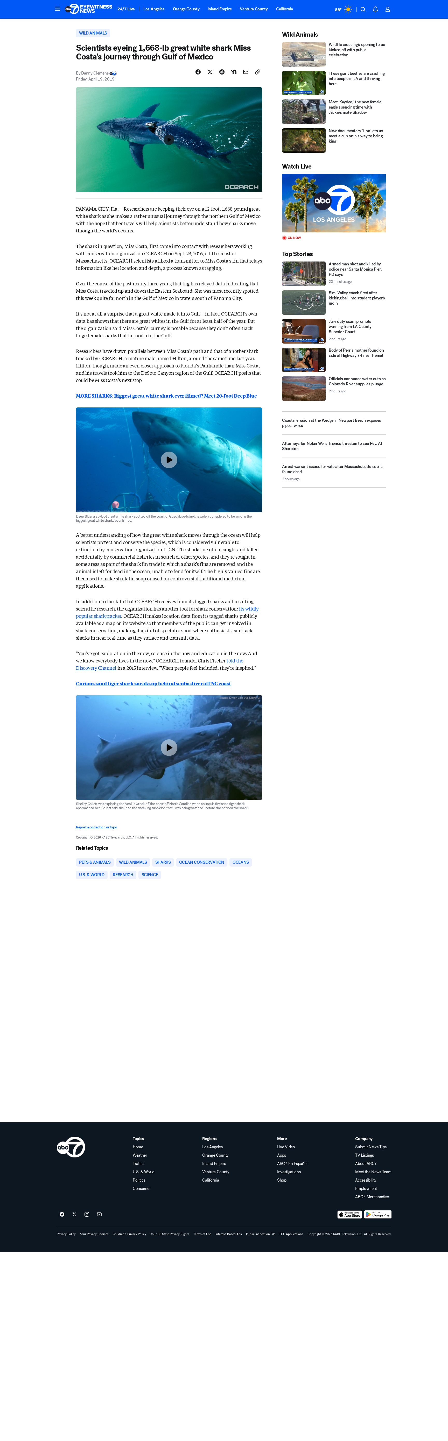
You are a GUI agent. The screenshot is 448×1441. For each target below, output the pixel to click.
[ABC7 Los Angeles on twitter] (74, 1214)
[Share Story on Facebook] (198, 72)
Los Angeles (153, 9)
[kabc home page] (71, 1147)
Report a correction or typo (96, 827)
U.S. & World (144, 1172)
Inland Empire (220, 9)
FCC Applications (291, 1234)
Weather (140, 1155)
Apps (281, 1155)
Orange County (186, 9)
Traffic (138, 1164)
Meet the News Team (373, 1172)
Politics (139, 1180)
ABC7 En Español (292, 1164)
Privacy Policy (66, 1234)
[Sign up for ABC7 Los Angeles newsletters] (99, 1214)
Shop (281, 1180)
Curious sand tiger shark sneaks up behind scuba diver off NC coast (153, 683)
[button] (57, 9)
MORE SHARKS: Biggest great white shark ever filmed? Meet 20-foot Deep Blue (166, 395)
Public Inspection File (260, 1234)
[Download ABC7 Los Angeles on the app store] (349, 1214)
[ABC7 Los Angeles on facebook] (62, 1214)
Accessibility (365, 1180)
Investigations (289, 1172)
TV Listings (364, 1155)
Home (138, 1147)
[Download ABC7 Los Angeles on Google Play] (377, 1214)
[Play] (334, 203)
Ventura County (254, 9)
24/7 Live (126, 9)
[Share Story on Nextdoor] (233, 72)
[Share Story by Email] (245, 72)
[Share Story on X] (210, 72)
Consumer (142, 1189)
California (284, 9)
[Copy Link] (257, 72)
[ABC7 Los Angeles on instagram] (87, 1214)
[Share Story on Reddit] (222, 72)
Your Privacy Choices (94, 1234)
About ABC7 (366, 1164)
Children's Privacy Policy (129, 1234)
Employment (366, 1189)
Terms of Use (202, 1234)
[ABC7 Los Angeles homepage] (88, 9)
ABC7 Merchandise (372, 1197)
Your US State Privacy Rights (169, 1234)
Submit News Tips (371, 1147)
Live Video (286, 1147)
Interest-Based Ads (228, 1234)
